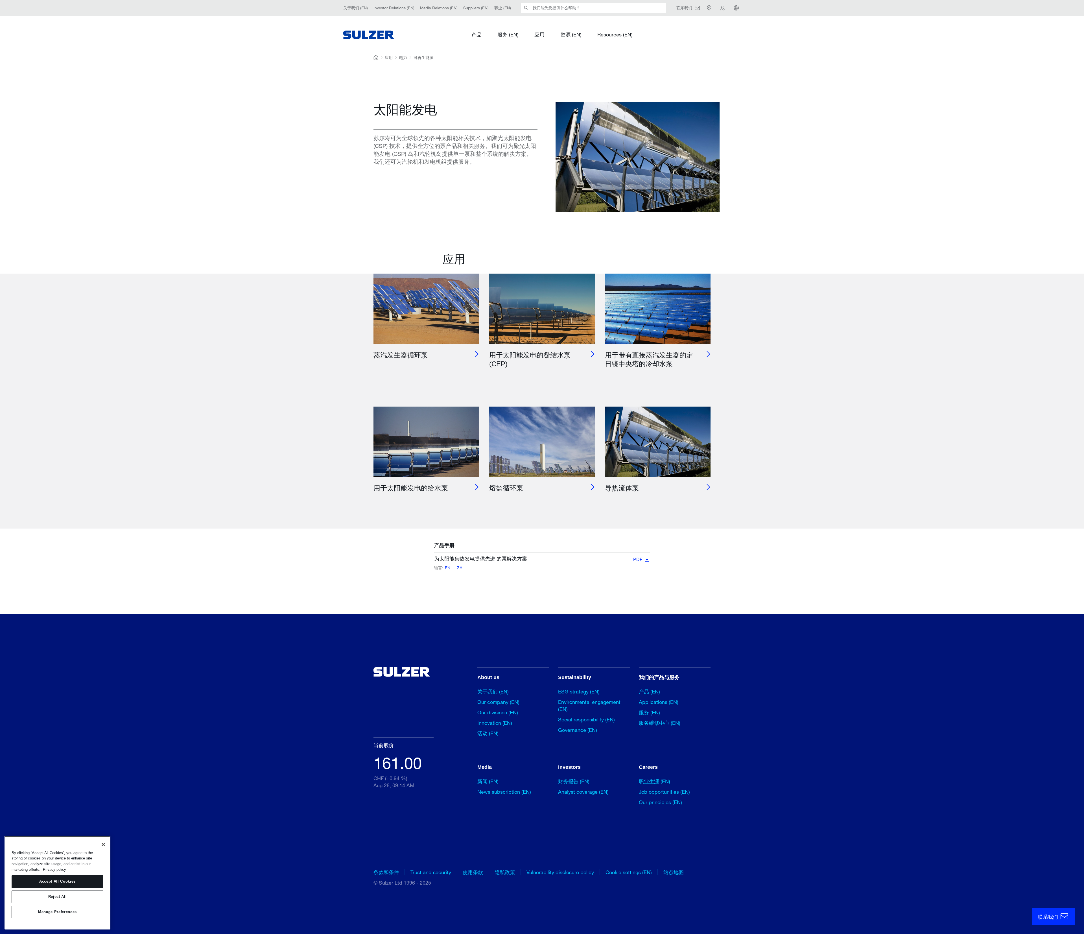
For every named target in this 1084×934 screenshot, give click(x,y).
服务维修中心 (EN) (659, 723)
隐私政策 (505, 872)
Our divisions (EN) (497, 712)
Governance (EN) (577, 730)
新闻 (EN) (488, 781)
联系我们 (1048, 917)
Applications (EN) (658, 702)
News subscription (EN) (504, 792)
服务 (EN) (508, 34)
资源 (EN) (571, 34)
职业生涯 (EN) (654, 781)
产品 (476, 34)
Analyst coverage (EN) (583, 792)
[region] (57, 882)
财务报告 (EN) (573, 781)
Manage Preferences (57, 912)
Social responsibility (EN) (586, 719)
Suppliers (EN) (476, 7)
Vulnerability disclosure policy (560, 872)
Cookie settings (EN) (629, 872)
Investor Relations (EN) (393, 7)
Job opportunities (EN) (664, 792)
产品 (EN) (649, 691)
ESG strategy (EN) (579, 691)
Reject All (57, 896)
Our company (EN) (498, 702)
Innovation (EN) (494, 723)
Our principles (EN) (660, 802)
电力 (403, 57)
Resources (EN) (615, 34)
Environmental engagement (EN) (589, 705)
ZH (459, 568)
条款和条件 (386, 872)
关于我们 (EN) (355, 7)
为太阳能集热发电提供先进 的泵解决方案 (538, 559)
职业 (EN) (502, 7)
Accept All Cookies (57, 881)
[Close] (103, 844)
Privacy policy (54, 869)
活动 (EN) (488, 733)
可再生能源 (423, 57)
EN (447, 568)
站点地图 (673, 872)
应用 (539, 34)
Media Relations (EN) (439, 7)
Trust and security (430, 872)
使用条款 (473, 872)
